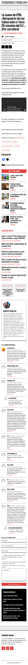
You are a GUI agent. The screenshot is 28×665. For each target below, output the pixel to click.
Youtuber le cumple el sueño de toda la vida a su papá (14, 276)
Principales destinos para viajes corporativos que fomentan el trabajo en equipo (18, 207)
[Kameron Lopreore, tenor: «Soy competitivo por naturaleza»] (5, 219)
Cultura (13, 224)
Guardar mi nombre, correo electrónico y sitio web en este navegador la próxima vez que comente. (13, 557)
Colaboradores (6, 248)
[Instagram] (7, 648)
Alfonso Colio (11, 348)
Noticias (13, 179)
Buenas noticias (6, 279)
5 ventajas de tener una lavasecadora (18, 195)
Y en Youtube (6, 150)
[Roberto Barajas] (3, 37)
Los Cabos (8, 165)
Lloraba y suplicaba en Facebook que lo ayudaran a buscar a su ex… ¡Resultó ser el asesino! (7, 292)
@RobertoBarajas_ (19, 138)
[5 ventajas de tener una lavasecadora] (5, 196)
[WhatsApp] (10, 46)
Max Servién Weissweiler (15, 528)
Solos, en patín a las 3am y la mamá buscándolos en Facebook (14, 260)
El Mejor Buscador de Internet (11, 240)
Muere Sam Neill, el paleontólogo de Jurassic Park (14, 245)
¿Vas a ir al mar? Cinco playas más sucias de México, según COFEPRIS (13, 237)
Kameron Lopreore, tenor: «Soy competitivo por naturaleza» (16, 219)
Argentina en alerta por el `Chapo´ (20, 290)
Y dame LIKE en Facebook (10, 142)
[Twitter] (6, 46)
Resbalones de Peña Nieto (18, 165)
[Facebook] (3, 46)
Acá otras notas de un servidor (11, 146)
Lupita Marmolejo (12, 453)
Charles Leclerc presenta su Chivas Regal (16, 186)
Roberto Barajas (9, 36)
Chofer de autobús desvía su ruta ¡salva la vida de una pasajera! (13, 253)
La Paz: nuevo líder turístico (16, 176)
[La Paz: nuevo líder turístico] (5, 177)
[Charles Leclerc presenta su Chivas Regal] (5, 186)
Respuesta (10, 361)
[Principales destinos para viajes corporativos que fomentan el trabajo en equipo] (5, 205)
